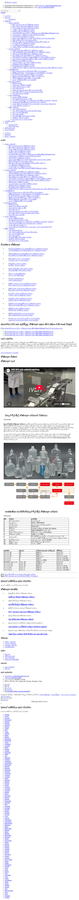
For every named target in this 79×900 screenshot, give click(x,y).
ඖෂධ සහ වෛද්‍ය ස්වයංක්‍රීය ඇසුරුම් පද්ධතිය (23, 320)
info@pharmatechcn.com (49, 5)
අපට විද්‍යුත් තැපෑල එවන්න (9, 352)
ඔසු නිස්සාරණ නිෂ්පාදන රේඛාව (21, 619)
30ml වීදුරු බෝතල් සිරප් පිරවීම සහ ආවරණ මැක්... (28, 634)
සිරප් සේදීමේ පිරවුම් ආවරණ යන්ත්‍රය (20, 315)
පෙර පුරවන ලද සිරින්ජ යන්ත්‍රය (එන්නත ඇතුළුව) (27, 627)
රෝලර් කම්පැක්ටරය (15, 280)
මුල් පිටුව (8, 133)
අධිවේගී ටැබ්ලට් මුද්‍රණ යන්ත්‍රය (18, 260)
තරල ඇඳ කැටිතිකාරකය (16, 275)
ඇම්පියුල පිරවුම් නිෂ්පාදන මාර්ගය (19, 295)
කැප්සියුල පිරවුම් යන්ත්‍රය (16, 265)
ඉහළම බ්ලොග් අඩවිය (68, 694)
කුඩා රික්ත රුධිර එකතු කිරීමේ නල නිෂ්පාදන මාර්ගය (25, 255)
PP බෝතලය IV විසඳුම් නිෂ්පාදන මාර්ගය (21, 290)
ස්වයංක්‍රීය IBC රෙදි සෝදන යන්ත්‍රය (19, 270)
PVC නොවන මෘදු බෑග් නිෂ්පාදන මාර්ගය (21, 285)
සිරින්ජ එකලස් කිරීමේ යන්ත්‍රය (18, 310)
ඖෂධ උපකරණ (10, 136)
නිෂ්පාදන (8, 135)
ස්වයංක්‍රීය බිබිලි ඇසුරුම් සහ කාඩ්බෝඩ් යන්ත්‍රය (20, 574)
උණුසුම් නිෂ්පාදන (44, 694)
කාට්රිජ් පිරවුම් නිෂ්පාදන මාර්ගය (21, 604)
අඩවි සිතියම (55, 694)
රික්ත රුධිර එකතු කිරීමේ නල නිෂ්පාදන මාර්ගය (23, 305)
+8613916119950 (46, 7)
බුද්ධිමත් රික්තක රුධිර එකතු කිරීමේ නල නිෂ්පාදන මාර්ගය (27, 250)
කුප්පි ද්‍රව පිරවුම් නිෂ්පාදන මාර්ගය (19, 300)
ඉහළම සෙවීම (5, 696)
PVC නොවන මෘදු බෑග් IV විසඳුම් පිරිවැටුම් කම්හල (21, 576)
